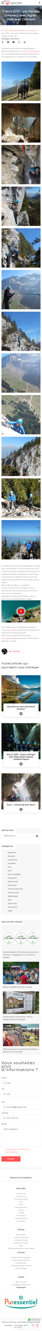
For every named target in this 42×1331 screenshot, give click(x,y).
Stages (21, 1210)
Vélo (10, 900)
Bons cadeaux (21, 1235)
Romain (16, 651)
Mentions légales (21, 1268)
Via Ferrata (30, 30)
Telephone (4, 1113)
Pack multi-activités (21, 1199)
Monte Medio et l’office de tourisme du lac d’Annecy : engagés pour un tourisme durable (21, 954)
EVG (9, 867)
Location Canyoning (21, 1237)
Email (3, 1102)
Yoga (10, 911)
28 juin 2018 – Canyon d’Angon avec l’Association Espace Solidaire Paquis (21, 756)
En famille (21, 1213)
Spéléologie (13, 896)
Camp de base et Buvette (21, 1260)
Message (4, 1124)
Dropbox (15, 630)
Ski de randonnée (15, 889)
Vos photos (12, 907)
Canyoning (12, 860)
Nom (3, 1089)
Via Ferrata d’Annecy (31, 51)
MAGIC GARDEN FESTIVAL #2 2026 (17, 987)
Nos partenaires (21, 1263)
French (7, 1)
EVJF (10, 871)
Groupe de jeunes (21, 1218)
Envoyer (11, 1159)
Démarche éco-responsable (21, 1257)
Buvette (11, 856)
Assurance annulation (21, 1243)
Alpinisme (12, 852)
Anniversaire (21, 1221)
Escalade (11, 863)
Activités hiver (21, 1196)
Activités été (21, 1193)
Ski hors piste (13, 892)
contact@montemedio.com (21, 1285)
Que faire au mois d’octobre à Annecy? (21, 707)
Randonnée (13, 882)
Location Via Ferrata (21, 1240)
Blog (21, 1246)
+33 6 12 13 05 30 (21, 1282)
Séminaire (12, 885)
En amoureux (21, 1215)
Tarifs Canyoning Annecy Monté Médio (21, 1248)
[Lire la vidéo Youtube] (21, 611)
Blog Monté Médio (17, 30)
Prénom (4, 1078)
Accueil (4, 30)
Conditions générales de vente (21, 1266)
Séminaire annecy (21, 1207)
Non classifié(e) (14, 874)
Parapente (12, 878)
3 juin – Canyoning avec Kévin (21, 805)
